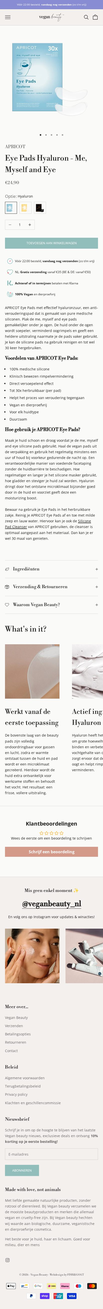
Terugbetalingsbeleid (23, 1086)
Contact (11, 1050)
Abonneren (22, 1170)
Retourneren (15, 1042)
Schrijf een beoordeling (51, 852)
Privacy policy (16, 1094)
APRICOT (15, 147)
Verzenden (14, 1025)
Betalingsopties (18, 1034)
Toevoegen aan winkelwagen (51, 243)
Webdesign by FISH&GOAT (67, 1275)
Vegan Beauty (16, 1017)
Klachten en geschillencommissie (33, 1102)
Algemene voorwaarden (25, 1078)
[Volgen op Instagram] (7, 1260)
